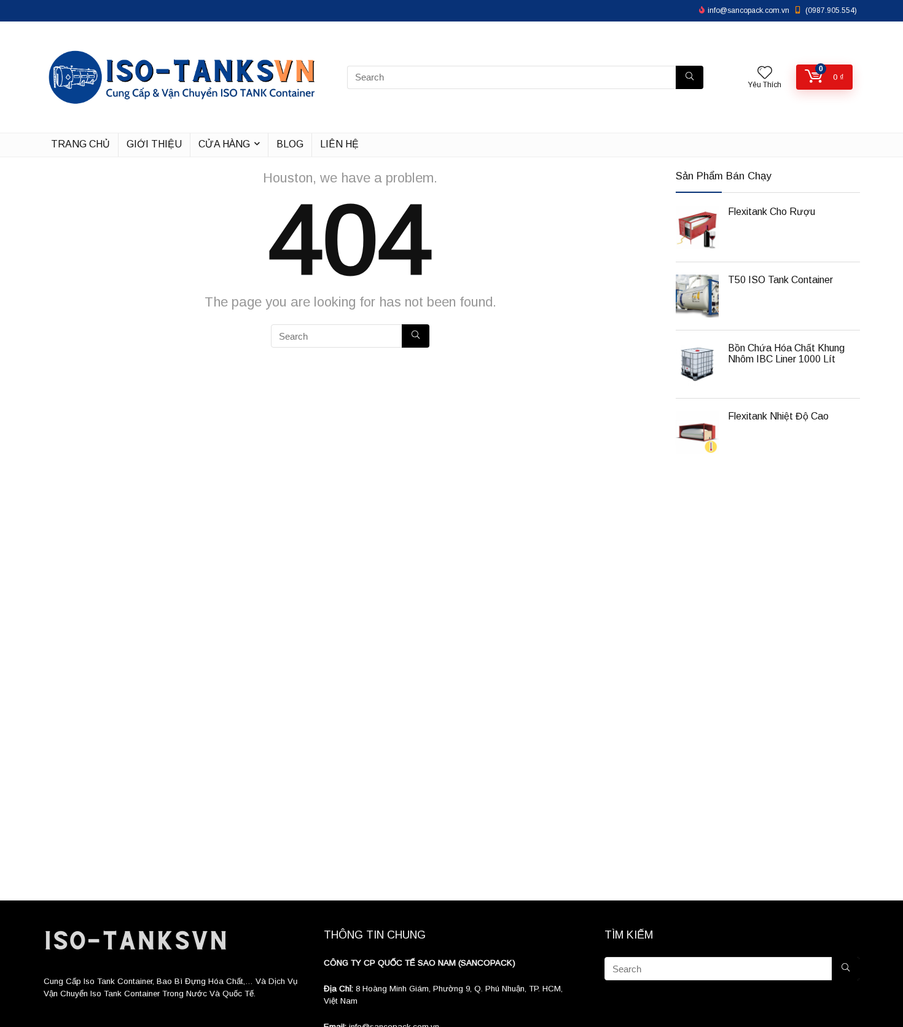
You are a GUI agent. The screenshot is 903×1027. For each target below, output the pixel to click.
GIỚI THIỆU (154, 144)
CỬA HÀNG (224, 144)
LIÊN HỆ (339, 144)
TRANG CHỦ (80, 144)
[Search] (689, 77)
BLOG (289, 144)
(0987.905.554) (831, 10)
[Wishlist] (764, 73)
